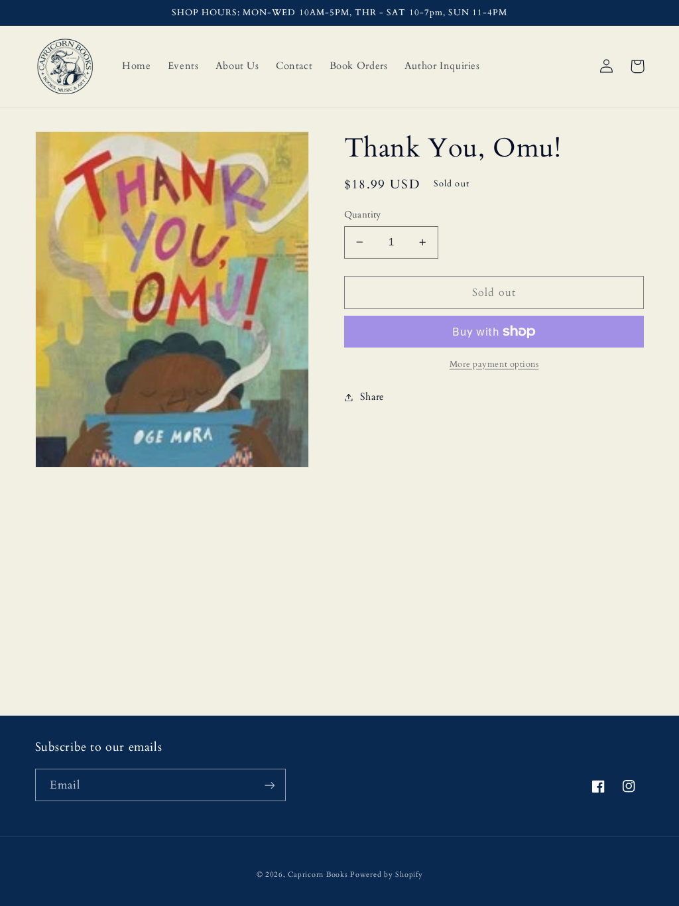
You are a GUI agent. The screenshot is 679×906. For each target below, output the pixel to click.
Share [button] (372, 396)
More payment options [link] (494, 364)
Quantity (362, 214)
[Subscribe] (269, 785)
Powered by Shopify (386, 874)
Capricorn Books (317, 874)
